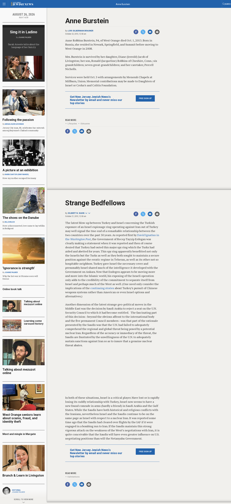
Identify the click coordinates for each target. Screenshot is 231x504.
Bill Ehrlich (10, 222)
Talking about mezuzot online (33, 303)
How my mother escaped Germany (19, 178)
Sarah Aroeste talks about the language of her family (23, 46)
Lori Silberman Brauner (80, 31)
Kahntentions (74, 477)
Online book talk (12, 289)
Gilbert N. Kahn (76, 213)
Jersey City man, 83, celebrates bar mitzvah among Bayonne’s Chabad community (23, 129)
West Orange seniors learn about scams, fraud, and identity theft (22, 418)
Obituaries (85, 123)
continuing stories (102, 288)
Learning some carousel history (33, 322)
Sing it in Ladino (23, 32)
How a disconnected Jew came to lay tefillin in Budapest (24, 227)
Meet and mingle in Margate (19, 434)
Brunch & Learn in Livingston (23, 475)
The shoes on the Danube (21, 218)
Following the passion (18, 120)
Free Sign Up (145, 98)
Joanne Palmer (24, 37)
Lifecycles (72, 123)
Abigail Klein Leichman (14, 124)
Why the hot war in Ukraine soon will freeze (20, 277)
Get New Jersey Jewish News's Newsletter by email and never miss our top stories (96, 100)
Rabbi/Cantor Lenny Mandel (17, 174)
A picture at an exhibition (20, 170)
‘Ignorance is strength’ (19, 268)
